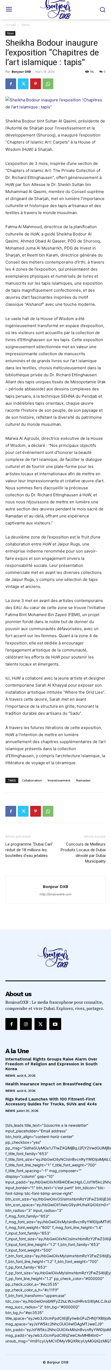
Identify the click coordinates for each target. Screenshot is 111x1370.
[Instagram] (26, 1024)
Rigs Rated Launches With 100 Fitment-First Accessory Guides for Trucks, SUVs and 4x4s (51, 1101)
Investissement (59, 780)
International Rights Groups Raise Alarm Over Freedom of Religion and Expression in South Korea (51, 1064)
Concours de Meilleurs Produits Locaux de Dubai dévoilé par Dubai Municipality (83, 853)
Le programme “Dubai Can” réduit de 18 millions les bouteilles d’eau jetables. (29, 850)
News (25, 24)
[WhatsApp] (48, 83)
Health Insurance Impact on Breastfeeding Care (53, 1084)
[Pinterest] (35, 83)
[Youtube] (55, 1024)
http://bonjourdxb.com (56, 894)
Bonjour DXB (21, 71)
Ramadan (83, 780)
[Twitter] (23, 83)
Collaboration (32, 780)
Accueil (10, 24)
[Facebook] (10, 83)
